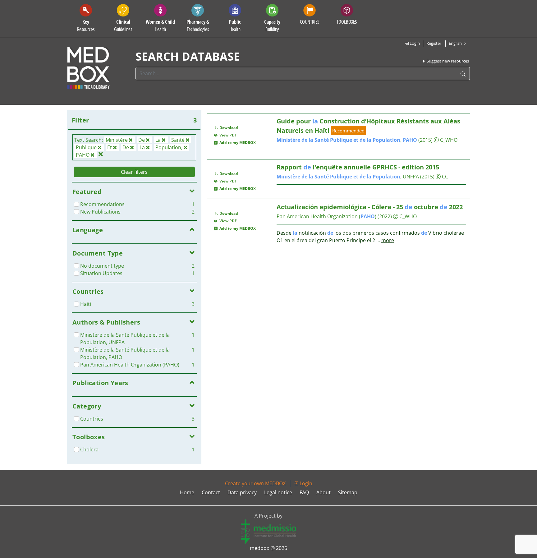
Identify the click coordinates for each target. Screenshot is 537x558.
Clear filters (134, 171)
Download (228, 127)
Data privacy (242, 492)
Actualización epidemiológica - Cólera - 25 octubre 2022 (370, 207)
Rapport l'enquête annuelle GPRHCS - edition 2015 (358, 167)
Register (433, 43)
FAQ (304, 492)
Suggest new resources (447, 61)
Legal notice (278, 492)
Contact (211, 492)
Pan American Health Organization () (326, 216)
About (323, 492)
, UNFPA (348, 176)
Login (414, 43)
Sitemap (347, 492)
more (387, 240)
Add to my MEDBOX (237, 142)
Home (187, 492)
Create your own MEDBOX (255, 483)
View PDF (227, 135)
